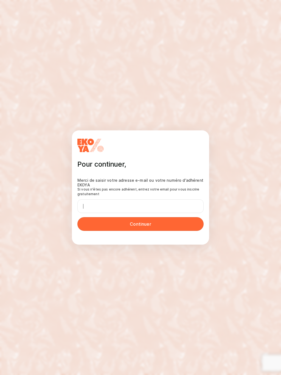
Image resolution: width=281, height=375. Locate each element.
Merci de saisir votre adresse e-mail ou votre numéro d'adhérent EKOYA (140, 187)
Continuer (140, 224)
